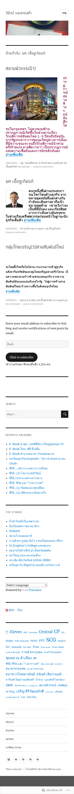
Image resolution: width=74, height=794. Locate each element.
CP (57, 631)
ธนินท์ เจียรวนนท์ (48, 674)
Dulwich (14, 531)
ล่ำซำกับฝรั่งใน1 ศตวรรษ (24, 521)
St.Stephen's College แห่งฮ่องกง (30, 545)
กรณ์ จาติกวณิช (13, 652)
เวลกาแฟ (49, 692)
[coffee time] (38, 760)
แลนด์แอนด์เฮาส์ (12, 697)
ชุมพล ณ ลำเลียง (28, 300)
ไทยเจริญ (31, 697)
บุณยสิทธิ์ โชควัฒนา (55, 679)
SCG (51, 640)
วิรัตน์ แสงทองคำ (19, 13)
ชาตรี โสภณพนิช (52, 652)
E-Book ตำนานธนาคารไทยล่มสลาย (31, 453)
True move (45, 647)
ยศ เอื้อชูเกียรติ (19, 181)
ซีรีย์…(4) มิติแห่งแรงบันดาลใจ (27, 492)
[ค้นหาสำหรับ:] (33, 414)
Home (10, 713)
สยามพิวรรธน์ (47, 685)
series (10, 739)
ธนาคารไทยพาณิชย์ (20, 674)
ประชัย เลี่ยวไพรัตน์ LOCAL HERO (30, 560)
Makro (9, 640)
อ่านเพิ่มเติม (14, 154)
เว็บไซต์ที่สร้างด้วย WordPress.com (43, 769)
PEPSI (34, 640)
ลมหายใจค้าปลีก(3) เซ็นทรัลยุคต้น (30, 550)
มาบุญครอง (33, 686)
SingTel (62, 641)
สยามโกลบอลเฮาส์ (20, 536)
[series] (30, 760)
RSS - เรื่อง (16, 610)
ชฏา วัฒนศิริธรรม (29, 163)
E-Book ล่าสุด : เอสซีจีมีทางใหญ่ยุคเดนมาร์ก (36, 444)
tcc (7, 303)
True (36, 647)
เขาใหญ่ (10, 691)
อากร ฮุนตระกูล (59, 300)
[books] (23, 760)
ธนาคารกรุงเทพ (15, 668)
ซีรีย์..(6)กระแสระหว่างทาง (25, 478)
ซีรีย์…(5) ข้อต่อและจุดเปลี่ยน (26, 487)
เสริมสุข (58, 691)
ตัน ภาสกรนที (47, 664)
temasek (15, 303)
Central (45, 631)
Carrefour (33, 632)
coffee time (13, 747)
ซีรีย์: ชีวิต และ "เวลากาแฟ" (22, 663)
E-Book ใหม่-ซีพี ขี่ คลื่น (24, 449)
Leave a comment (43, 166)
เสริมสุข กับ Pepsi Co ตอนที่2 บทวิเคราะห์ (34, 565)
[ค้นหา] (64, 414)
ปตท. (9, 685)
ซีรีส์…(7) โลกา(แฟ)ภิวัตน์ (25, 473)
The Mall (27, 647)
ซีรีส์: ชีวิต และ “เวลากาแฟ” (26, 483)
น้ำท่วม (39, 679)
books (10, 730)
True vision (58, 647)
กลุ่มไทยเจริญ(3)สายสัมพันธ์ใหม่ (35, 247)
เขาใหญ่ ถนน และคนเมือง (25, 555)
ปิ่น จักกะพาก (21, 685)
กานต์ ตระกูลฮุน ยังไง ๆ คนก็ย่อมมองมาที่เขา (36, 540)
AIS (25, 632)
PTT (42, 640)
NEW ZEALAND (22, 641)
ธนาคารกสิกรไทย (35, 669)
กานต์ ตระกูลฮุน (32, 652)
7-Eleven (14, 632)
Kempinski (24, 166)
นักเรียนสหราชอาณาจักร (24, 526)
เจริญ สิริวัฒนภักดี (30, 691)
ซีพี (34, 658)
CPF (63, 632)
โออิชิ (23, 697)
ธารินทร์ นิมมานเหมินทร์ (51, 163)
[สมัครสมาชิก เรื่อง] (7, 610)
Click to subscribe (21, 357)
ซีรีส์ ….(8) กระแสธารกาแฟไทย (28, 468)
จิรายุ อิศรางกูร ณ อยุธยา (32, 228)
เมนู (64, 12)
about (10, 722)
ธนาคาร (59, 664)
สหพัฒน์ (62, 685)
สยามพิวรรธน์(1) (21, 68)
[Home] (9, 760)
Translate (34, 590)
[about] (16, 760)
